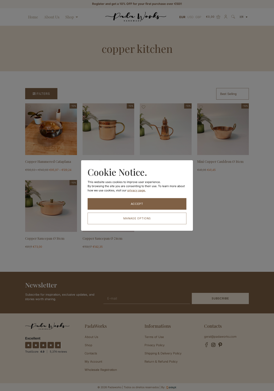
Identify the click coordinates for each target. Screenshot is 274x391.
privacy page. (136, 190)
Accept (137, 204)
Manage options (137, 218)
